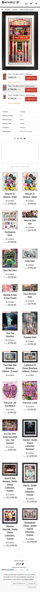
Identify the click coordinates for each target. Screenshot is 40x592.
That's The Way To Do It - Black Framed (21, 86)
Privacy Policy (28, 579)
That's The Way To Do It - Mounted (20, 74)
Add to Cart (31, 78)
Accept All (31, 583)
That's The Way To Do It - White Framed (21, 95)
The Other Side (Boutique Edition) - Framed (10, 368)
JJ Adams (7, 9)
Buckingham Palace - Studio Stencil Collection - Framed (30, 528)
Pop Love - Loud (30, 402)
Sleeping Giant (30, 337)
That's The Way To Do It (26, 9)
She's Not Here (10, 270)
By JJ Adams (10, 200)
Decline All (31, 587)
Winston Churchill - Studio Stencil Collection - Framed (9, 532)
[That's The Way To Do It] (20, 40)
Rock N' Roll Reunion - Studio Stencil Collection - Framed (10, 484)
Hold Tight (30, 261)
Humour (14, 9)
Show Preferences (19, 583)
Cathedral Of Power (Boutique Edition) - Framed (30, 368)
